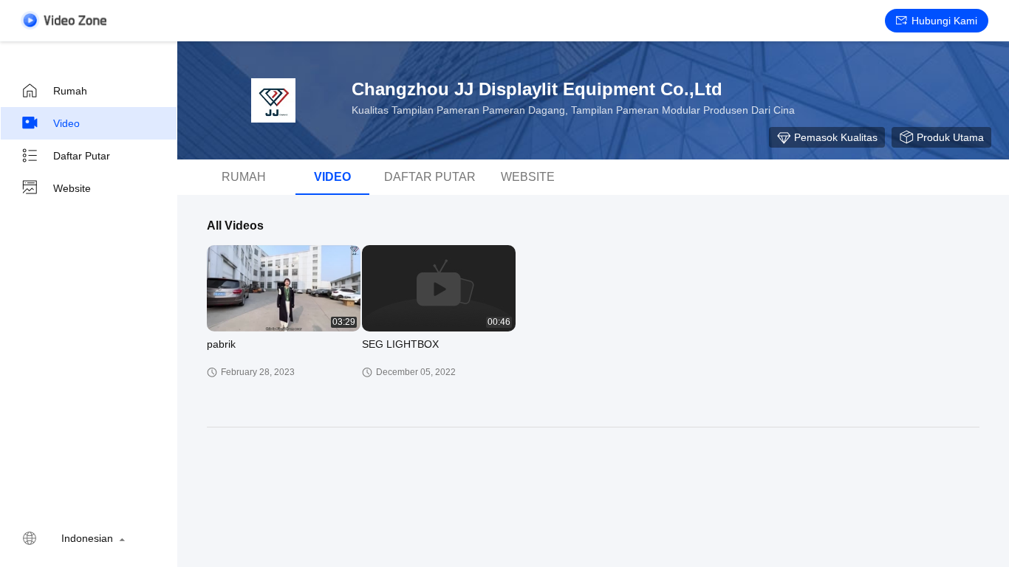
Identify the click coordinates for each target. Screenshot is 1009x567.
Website (72, 188)
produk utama (950, 137)
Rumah (70, 91)
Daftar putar (81, 156)
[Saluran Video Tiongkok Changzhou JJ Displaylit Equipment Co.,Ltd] (63, 20)
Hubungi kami (944, 21)
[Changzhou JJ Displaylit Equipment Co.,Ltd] (273, 100)
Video (66, 123)
